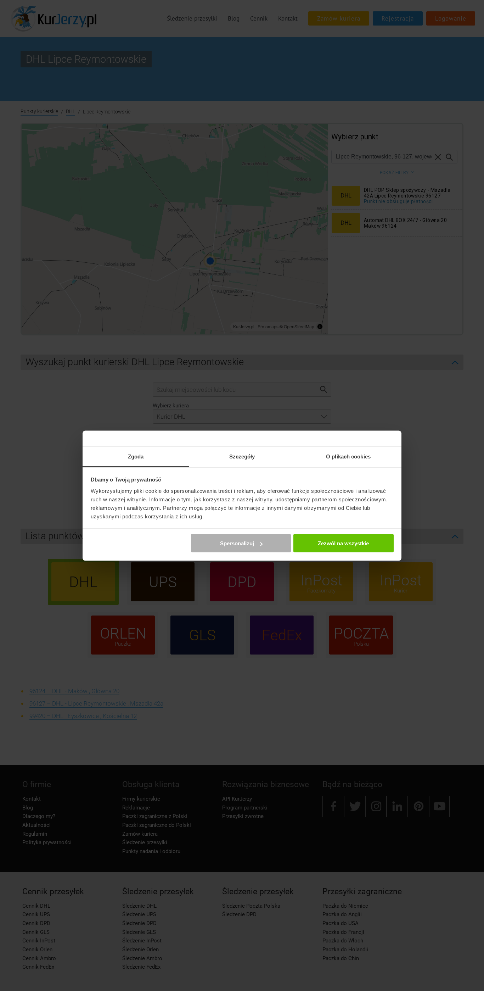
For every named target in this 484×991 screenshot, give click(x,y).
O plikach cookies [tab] (348, 456)
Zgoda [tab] (136, 456)
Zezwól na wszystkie (343, 543)
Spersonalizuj (237, 543)
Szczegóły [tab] (242, 456)
